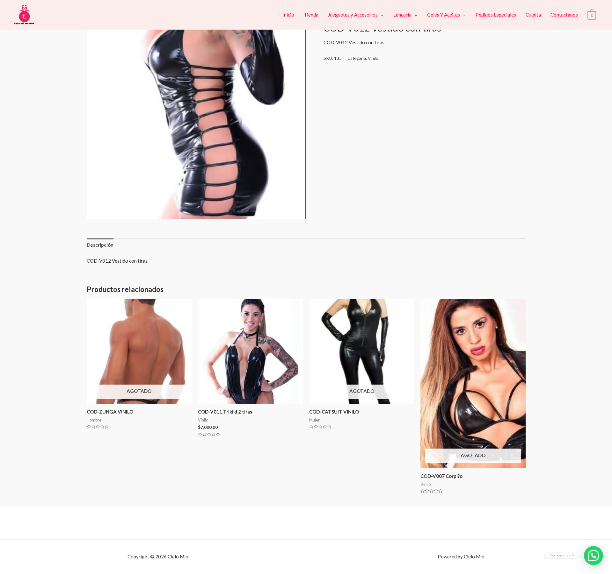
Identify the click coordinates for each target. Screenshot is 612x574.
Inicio (288, 15)
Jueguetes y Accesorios (353, 15)
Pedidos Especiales (496, 15)
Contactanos (564, 15)
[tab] (100, 245)
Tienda (311, 15)
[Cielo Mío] (24, 14)
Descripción (100, 245)
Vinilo (373, 58)
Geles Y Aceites (443, 15)
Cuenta (533, 15)
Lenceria (402, 15)
